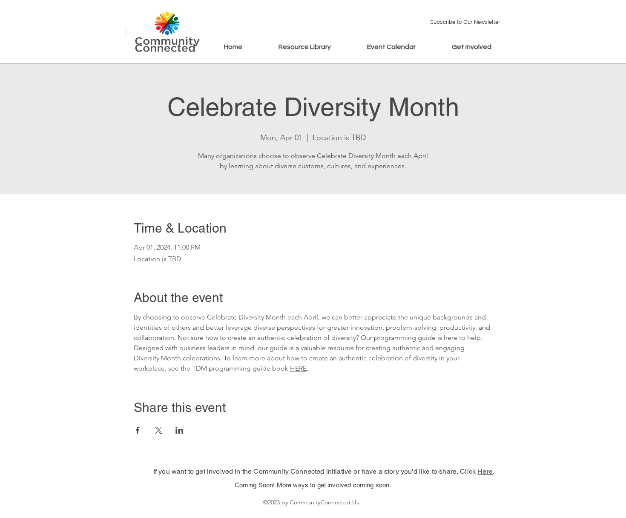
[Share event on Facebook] (138, 430)
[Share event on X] (159, 430)
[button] (464, 21)
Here (485, 471)
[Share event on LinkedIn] (179, 430)
